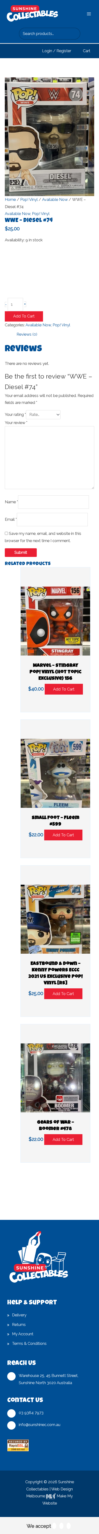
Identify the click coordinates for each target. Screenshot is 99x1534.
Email (11, 519)
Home (10, 199)
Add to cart (24, 316)
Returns (19, 1324)
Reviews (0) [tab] (27, 334)
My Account (22, 1334)
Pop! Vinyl (29, 199)
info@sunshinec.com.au (39, 1424)
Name (11, 502)
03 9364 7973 (31, 1412)
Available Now (55, 199)
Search (75, 34)
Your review (16, 422)
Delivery (19, 1315)
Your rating (15, 414)
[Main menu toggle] (88, 14)
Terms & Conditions (29, 1343)
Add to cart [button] (63, 689)
